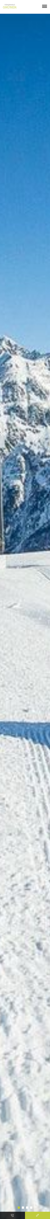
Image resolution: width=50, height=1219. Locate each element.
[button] (19, 1207)
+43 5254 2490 (12, 1215)
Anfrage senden (37, 1215)
